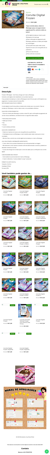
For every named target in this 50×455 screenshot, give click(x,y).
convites (27, 80)
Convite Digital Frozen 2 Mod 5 (40, 269)
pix (30, 83)
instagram (32, 81)
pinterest (27, 83)
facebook (40, 80)
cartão (34, 78)
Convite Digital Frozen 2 (40, 294)
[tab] (5, 87)
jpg (36, 81)
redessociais (33, 83)
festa (43, 80)
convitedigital (42, 78)
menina (39, 81)
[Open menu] (3, 4)
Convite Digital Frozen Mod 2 (24, 269)
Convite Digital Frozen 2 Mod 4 (24, 243)
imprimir (27, 81)
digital (36, 80)
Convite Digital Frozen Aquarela (24, 217)
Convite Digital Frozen (7, 191)
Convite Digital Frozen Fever (24, 191)
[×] (47, 451)
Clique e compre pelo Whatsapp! (35, 58)
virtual (38, 83)
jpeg (35, 81)
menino (42, 81)
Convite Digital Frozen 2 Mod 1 (24, 294)
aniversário (30, 78)
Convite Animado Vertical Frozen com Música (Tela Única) (25, 322)
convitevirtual (32, 80)
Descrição (5, 87)
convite (37, 78)
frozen (28, 12)
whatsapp (41, 83)
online (46, 81)
